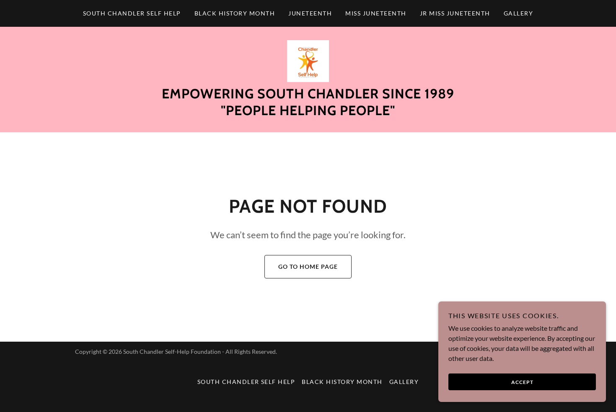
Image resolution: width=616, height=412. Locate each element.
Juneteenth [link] (310, 13)
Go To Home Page (308, 266)
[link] (308, 60)
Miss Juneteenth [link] (375, 13)
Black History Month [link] (234, 13)
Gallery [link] (518, 13)
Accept (522, 382)
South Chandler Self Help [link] (132, 13)
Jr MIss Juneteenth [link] (455, 13)
